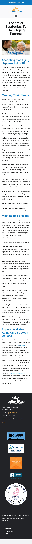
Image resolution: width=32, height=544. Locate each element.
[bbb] (16, 474)
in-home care (20, 345)
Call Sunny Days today (17, 373)
